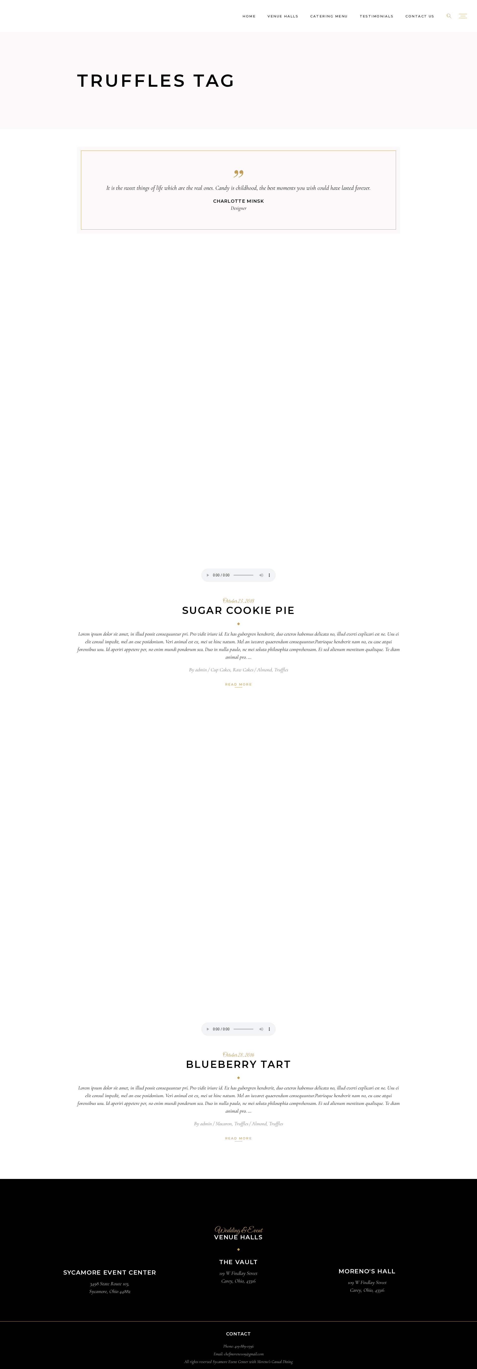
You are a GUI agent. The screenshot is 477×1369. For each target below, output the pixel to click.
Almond (264, 670)
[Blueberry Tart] (238, 876)
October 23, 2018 (238, 601)
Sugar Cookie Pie (238, 610)
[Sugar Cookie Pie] (238, 422)
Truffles (281, 670)
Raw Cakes (243, 670)
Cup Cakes (220, 670)
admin (201, 670)
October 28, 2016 (238, 1055)
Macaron (224, 1124)
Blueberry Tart (238, 1064)
